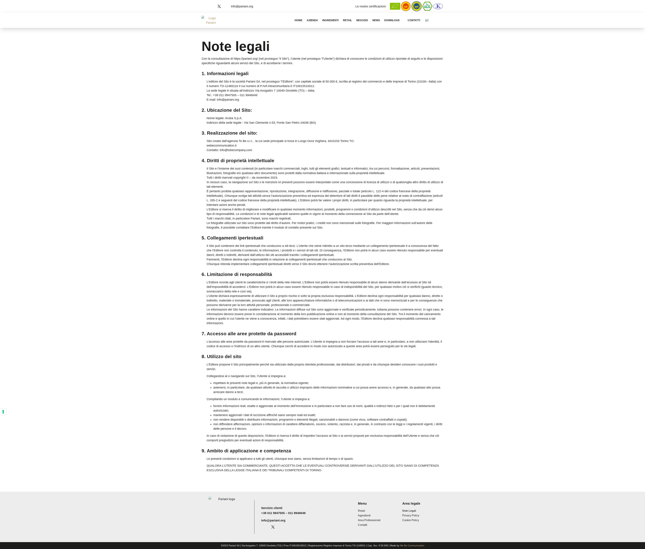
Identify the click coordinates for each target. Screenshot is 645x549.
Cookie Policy (410, 520)
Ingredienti (330, 20)
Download (392, 20)
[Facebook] (207, 6)
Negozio (362, 20)
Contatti (414, 20)
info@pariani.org (273, 520)
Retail (347, 20)
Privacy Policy (410, 515)
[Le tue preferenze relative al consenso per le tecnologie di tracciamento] (3, 412)
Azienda (312, 20)
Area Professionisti (369, 520)
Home (298, 20)
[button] (440, 20)
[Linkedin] (225, 6)
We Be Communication (412, 545)
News (376, 20)
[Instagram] (213, 6)
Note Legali (409, 510)
